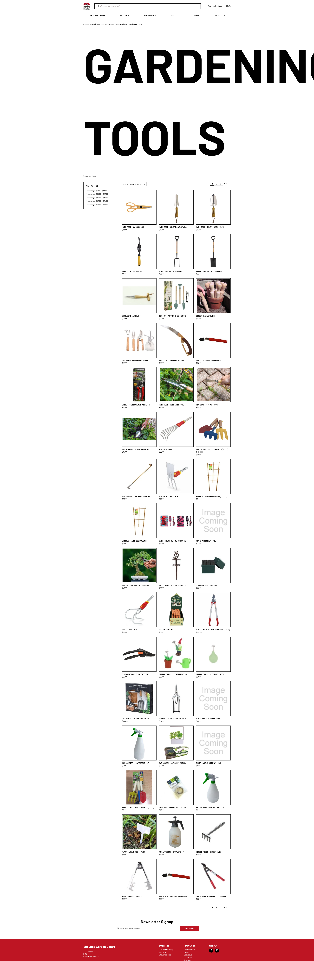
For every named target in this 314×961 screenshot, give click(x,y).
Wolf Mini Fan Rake (167, 449)
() (229, 6)
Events (174, 15)
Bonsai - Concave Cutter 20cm (135, 585)
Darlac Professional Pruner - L (136, 405)
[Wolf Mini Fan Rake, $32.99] (176, 429)
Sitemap (187, 960)
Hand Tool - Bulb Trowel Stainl (173, 227)
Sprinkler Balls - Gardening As (173, 674)
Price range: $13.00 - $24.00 (97, 194)
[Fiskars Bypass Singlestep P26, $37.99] (139, 654)
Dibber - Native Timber (206, 316)
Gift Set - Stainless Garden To (135, 719)
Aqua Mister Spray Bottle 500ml (210, 807)
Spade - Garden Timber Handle (209, 272)
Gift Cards (124, 15)
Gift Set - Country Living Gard (135, 360)
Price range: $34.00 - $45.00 (97, 201)
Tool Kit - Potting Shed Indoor (172, 316)
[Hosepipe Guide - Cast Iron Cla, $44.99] (176, 565)
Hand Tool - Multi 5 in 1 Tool (171, 405)
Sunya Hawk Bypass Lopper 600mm (211, 896)
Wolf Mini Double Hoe (168, 496)
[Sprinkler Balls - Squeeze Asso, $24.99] (213, 654)
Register (218, 6)
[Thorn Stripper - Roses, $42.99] (139, 876)
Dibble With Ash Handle (132, 316)
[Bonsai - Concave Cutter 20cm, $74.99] (139, 565)
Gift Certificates (165, 955)
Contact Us (220, 15)
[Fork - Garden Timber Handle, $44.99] (176, 251)
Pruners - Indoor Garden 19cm (172, 719)
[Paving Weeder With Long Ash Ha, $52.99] (139, 476)
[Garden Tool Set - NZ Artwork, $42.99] (176, 521)
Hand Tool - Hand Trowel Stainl (210, 227)
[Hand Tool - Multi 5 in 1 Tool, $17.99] (176, 385)
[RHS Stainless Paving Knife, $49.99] (213, 385)
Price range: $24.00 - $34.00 (97, 197)
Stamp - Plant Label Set (206, 585)
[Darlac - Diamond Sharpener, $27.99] (213, 340)
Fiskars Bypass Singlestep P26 (135, 674)
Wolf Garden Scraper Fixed (208, 719)
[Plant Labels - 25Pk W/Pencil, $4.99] (213, 743)
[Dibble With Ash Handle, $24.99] (139, 296)
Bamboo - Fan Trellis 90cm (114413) (211, 496)
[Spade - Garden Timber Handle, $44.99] (213, 251)
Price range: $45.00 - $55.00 (97, 204)
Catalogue (195, 15)
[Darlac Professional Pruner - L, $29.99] (139, 385)
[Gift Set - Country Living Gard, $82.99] (139, 340)
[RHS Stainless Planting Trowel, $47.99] (139, 429)
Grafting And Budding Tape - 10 (172, 807)
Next (226, 184)
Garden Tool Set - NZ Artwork (172, 541)
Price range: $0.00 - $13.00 (96, 191)
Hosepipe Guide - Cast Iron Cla (172, 585)
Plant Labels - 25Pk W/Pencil (208, 763)
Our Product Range (97, 15)
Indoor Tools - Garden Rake (208, 852)
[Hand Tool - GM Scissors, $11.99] (139, 207)
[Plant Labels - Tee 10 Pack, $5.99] (139, 832)
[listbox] (138, 184)
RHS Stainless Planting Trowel (136, 449)
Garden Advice (150, 15)
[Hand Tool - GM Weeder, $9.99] (139, 251)
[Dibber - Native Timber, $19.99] (213, 296)
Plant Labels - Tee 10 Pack (133, 852)
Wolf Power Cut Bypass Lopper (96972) (213, 630)
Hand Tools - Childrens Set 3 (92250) (138, 807)
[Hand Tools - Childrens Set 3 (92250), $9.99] (139, 787)
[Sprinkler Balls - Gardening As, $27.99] (176, 654)
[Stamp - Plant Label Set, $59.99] (213, 565)
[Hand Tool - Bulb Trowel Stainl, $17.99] (176, 207)
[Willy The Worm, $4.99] (176, 610)
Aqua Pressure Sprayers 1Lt (171, 852)
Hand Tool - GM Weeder (132, 272)
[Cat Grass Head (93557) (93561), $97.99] (176, 743)
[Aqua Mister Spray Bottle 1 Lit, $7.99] (139, 743)
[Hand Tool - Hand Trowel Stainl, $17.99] (213, 207)
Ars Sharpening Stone (206, 541)
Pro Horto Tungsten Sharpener (173, 896)
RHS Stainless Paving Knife (208, 405)
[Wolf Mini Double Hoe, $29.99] (176, 476)
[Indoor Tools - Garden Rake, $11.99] (213, 832)
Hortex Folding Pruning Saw (171, 360)
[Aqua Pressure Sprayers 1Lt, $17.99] (176, 832)
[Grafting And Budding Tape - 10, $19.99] (176, 787)
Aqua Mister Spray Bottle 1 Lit (135, 763)
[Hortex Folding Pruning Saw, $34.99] (176, 340)
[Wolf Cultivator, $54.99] (139, 610)
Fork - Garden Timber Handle (171, 272)
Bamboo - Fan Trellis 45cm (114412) (137, 541)
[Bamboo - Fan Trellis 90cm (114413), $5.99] (213, 476)
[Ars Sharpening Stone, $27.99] (213, 521)
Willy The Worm (166, 630)
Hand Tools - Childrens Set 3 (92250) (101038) (212, 450)
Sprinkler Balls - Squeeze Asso (210, 674)
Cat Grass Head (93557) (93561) (172, 763)
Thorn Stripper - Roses (132, 896)
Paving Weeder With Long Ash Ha (136, 496)
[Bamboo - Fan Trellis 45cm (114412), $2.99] (139, 521)
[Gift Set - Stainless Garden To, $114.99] (139, 698)
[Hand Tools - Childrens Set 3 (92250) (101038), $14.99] (213, 429)
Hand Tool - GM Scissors (133, 227)
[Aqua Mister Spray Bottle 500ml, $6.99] (213, 787)
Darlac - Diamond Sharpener (209, 360)
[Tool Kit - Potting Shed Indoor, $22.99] (176, 296)
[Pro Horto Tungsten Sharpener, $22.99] (176, 876)
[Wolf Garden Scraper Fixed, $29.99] (213, 698)
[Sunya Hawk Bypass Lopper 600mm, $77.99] (213, 876)
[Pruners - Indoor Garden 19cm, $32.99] (176, 698)
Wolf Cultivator (129, 630)
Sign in (210, 6)
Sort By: (126, 184)
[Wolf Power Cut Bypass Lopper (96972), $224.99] (213, 610)
